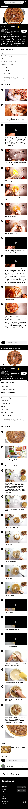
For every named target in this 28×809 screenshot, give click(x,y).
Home (3, 791)
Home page (4, 786)
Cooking (3, 787)
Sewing (3, 793)
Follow (23, 31)
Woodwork (4, 789)
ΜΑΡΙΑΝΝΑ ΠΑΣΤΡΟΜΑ (10, 765)
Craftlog (9, 781)
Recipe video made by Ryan (12, 29)
